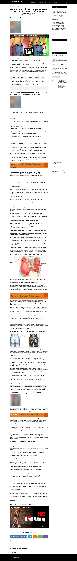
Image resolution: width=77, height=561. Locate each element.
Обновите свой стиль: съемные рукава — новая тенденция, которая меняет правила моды (59, 22)
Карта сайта (54, 2)
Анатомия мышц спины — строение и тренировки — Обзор (58, 66)
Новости (55, 45)
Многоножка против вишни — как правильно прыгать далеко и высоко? (59, 73)
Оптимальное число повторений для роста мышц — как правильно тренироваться (60, 161)
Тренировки (47, 2)
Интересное (33, 2)
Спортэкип (40, 2)
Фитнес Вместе (16, 2)
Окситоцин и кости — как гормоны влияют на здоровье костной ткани (59, 170)
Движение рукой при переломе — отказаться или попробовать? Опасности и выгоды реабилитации (59, 57)
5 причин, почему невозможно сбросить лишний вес (62, 82)
